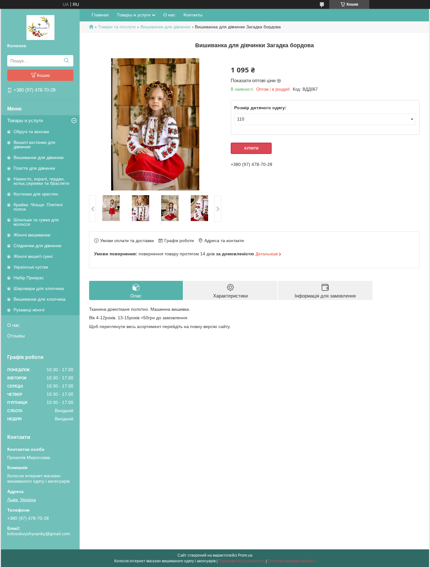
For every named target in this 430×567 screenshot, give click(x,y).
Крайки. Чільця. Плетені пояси (38, 207)
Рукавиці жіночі (29, 309)
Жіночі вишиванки (32, 234)
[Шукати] (66, 60)
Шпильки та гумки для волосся (36, 222)
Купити (251, 148)
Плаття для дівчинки (34, 168)
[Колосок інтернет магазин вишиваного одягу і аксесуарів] (40, 27)
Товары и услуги (25, 120)
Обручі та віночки (31, 131)
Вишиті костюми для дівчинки (34, 144)
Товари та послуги (117, 27)
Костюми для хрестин (36, 193)
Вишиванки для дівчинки (39, 157)
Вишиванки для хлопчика (39, 299)
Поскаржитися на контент (241, 561)
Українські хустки (31, 266)
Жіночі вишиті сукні (33, 256)
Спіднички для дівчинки (37, 245)
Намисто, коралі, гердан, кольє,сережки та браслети (41, 181)
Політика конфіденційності (292, 561)
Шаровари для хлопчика (39, 288)
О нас (13, 325)
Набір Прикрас (29, 277)
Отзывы (16, 335)
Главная (100, 14)
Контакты (193, 14)
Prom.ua (245, 555)
